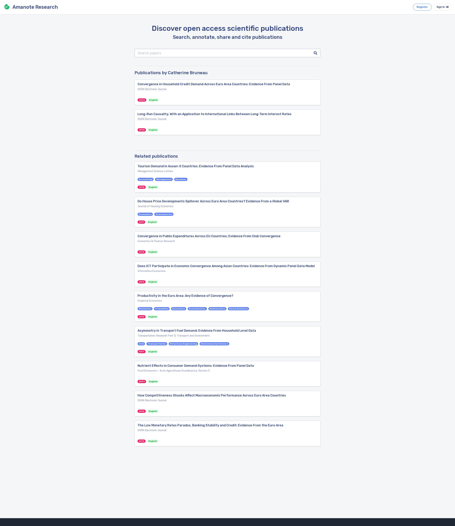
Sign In (441, 7)
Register (422, 7)
